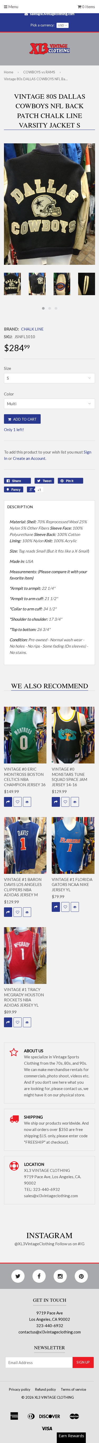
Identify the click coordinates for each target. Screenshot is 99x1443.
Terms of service (73, 1389)
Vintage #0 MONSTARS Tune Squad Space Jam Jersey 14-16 (69, 777)
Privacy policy (19, 1389)
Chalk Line (32, 329)
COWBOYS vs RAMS (39, 72)
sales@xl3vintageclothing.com (52, 14)
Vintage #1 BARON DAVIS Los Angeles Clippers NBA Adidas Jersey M (23, 887)
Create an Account (29, 458)
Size (7, 368)
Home (8, 72)
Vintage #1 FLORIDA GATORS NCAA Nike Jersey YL (72, 884)
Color (9, 394)
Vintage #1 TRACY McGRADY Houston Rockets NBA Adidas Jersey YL (24, 997)
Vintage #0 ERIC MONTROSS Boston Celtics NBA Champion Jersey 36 (25, 777)
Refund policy (45, 1389)
